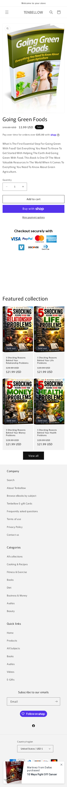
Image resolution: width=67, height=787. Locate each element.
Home (10, 632)
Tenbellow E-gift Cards (19, 503)
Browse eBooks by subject (21, 495)
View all (33, 455)
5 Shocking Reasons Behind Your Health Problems (47, 432)
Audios (11, 603)
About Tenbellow (16, 488)
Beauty (11, 611)
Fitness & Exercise (17, 572)
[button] (7, 12)
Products (12, 640)
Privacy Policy (15, 527)
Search (11, 480)
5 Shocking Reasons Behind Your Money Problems (16, 432)
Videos (10, 671)
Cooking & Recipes (17, 564)
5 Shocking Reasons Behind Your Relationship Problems (17, 360)
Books (10, 579)
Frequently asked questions (22, 511)
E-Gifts (10, 679)
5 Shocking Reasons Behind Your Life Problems (47, 360)
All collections (15, 556)
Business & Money (17, 595)
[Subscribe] (56, 701)
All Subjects (13, 648)
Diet (9, 587)
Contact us (13, 534)
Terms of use (14, 519)
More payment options (33, 217)
